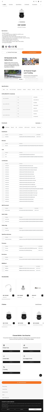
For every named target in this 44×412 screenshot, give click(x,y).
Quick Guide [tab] (33, 127)
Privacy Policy (4, 386)
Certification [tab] (21, 127)
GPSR (3, 394)
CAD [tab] (16, 127)
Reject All (8, 409)
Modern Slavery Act (5, 397)
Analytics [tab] (24, 89)
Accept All (35, 409)
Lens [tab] (7, 89)
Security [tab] (33, 89)
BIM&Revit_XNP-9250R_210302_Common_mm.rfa (27, 268)
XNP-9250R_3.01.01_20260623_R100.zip (25, 250)
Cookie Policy (4, 389)
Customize (21, 409)
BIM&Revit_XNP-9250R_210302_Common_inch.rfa (27, 270)
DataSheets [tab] (7, 127)
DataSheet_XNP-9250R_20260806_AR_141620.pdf (27, 136)
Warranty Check (5, 392)
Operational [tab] (19, 89)
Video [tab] (4, 89)
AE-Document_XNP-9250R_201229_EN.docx (26, 210)
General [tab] (38, 89)
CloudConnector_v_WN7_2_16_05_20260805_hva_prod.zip (28, 248)
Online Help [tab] (39, 127)
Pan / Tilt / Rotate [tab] (13, 89)
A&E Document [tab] (27, 127)
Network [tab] (29, 89)
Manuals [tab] (12, 127)
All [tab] (3, 127)
